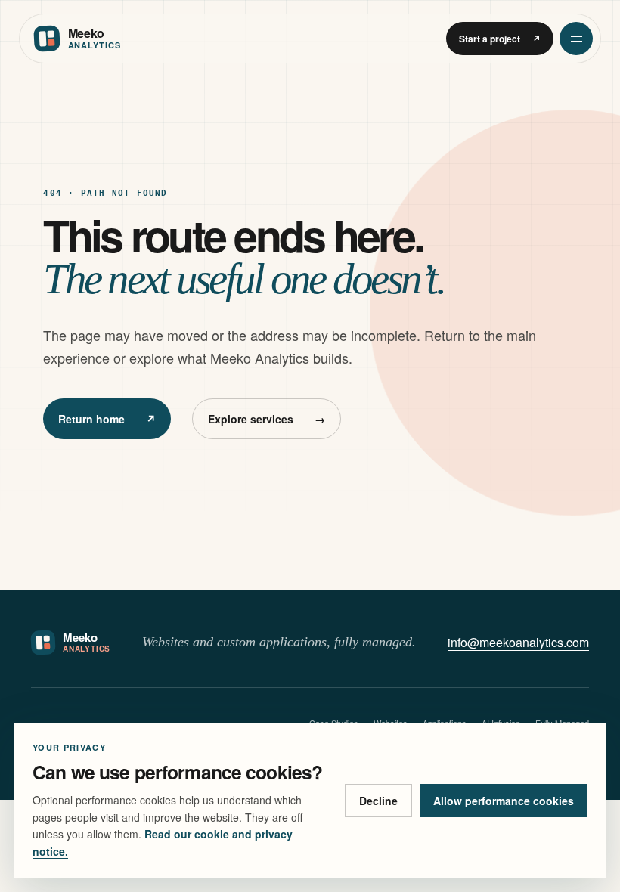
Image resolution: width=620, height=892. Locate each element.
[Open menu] (576, 38)
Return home (107, 418)
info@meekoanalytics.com (518, 642)
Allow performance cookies (503, 800)
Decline (378, 800)
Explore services (266, 418)
